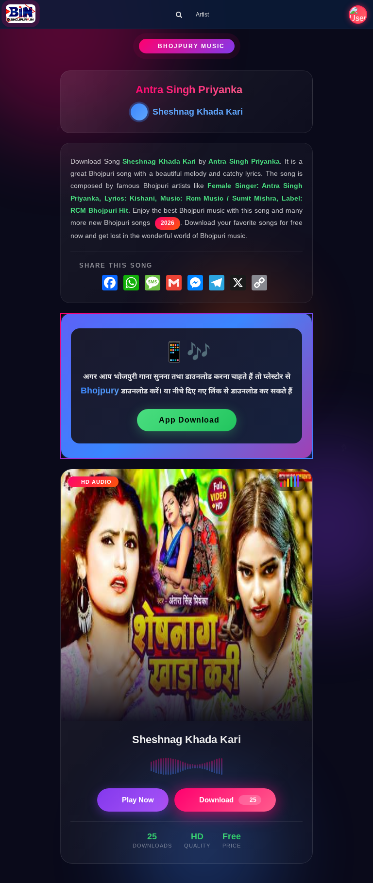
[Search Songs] (179, 14)
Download (227, 800)
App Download (189, 420)
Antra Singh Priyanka (189, 90)
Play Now (138, 800)
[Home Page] (20, 14)
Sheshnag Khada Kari (198, 112)
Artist (202, 14)
